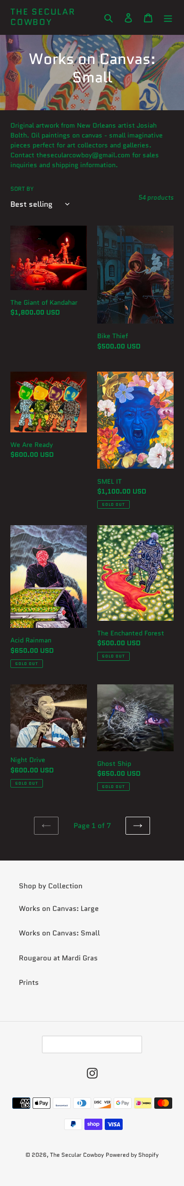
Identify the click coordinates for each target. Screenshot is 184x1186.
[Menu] (168, 17)
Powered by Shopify (132, 1155)
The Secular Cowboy (42, 17)
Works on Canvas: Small (59, 933)
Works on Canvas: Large (59, 908)
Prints (29, 982)
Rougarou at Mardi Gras (58, 958)
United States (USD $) (89, 1044)
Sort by (21, 189)
